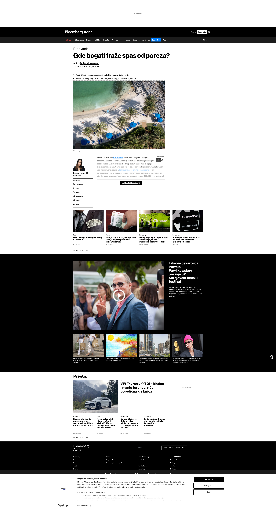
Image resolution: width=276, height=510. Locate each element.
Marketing (141, 469)
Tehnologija (125, 40)
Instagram (173, 463)
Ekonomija (79, 40)
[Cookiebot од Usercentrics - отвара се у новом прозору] (63, 505)
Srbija (108, 235)
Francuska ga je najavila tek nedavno (134, 170)
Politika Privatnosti (144, 460)
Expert (155, 40)
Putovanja (76, 416)
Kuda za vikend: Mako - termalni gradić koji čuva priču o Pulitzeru (154, 422)
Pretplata (202, 32)
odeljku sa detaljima (150, 501)
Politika (97, 40)
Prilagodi (207, 486)
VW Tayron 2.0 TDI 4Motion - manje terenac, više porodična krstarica (142, 387)
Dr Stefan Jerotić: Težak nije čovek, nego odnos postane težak (120, 359)
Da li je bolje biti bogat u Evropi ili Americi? (88, 238)
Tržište (106, 40)
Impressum (142, 463)
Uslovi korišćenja (144, 457)
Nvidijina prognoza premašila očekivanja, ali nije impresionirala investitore (153, 239)
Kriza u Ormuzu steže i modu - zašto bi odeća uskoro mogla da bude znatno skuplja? (86, 360)
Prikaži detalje (82, 506)
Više (164, 40)
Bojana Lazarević (89, 63)
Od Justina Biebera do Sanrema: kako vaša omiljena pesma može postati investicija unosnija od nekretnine (186, 360)
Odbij (209, 492)
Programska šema (112, 460)
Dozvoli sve (209, 479)
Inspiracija (124, 416)
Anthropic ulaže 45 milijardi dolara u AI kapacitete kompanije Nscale (186, 239)
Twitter (172, 466)
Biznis (88, 40)
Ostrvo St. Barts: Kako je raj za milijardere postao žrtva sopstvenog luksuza (130, 423)
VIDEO (68, 40)
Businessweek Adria (141, 40)
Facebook (173, 460)
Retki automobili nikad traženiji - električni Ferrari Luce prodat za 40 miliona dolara (106, 423)
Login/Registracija (131, 183)
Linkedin (173, 469)
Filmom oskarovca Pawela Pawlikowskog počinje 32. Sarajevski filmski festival (183, 272)
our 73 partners (87, 482)
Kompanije (143, 235)
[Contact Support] (272, 357)
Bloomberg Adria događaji (114, 463)
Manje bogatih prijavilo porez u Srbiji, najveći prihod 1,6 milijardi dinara (121, 239)
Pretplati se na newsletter (174, 448)
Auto (122, 380)
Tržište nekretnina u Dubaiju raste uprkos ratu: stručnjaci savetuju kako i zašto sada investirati (153, 360)
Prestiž (115, 40)
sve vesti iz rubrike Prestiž (81, 437)
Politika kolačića (143, 466)
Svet (74, 235)
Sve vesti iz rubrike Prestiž (81, 250)
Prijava (193, 32)
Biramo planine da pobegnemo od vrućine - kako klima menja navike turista (83, 422)
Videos (108, 457)
